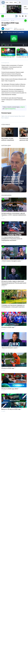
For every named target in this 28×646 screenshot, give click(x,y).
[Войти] (22, 16)
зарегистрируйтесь (10, 108)
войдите (22, 107)
